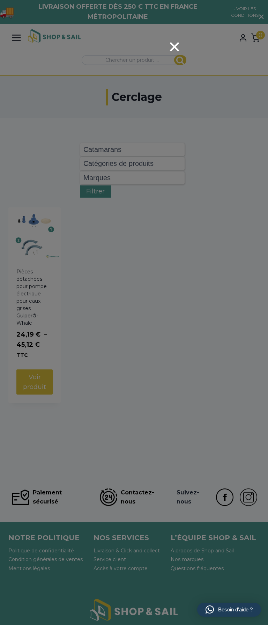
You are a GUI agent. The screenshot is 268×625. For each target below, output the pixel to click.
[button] (229, 610)
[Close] (174, 47)
